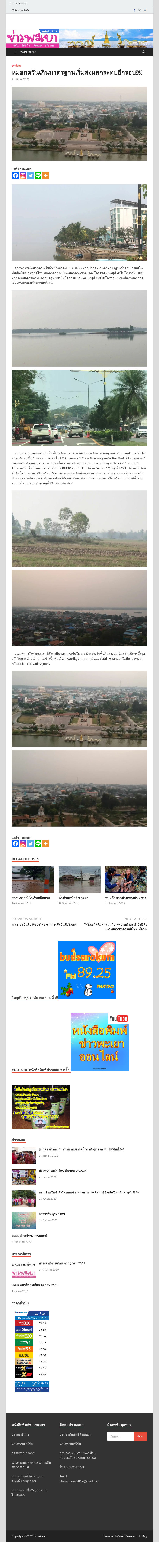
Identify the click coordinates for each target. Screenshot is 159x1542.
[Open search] (143, 52)
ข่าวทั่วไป (16, 66)
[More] (45, 175)
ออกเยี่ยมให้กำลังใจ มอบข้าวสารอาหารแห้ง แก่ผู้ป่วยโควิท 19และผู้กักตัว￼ (89, 1192)
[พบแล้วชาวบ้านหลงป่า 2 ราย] (126, 880)
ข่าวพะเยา (40, 1536)
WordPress (125, 1536)
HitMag (142, 1536)
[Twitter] (139, 10)
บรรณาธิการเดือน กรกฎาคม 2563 (62, 1263)
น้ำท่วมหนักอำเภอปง (73, 898)
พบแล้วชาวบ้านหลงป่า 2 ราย (126, 898)
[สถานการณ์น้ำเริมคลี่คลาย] (33, 880)
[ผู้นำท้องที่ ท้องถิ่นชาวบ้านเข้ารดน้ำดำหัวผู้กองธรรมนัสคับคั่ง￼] (24, 1149)
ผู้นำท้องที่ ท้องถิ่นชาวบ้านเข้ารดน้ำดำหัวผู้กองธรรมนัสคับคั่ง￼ (81, 1149)
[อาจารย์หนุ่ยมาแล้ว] (24, 1214)
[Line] (38, 175)
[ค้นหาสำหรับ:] (127, 1436)
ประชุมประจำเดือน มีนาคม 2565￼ (62, 1170)
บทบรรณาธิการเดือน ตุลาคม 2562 (35, 1285)
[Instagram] (145, 10)
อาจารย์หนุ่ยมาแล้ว (52, 1214)
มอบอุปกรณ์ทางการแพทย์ (29, 1235)
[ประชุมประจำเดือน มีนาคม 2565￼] (24, 1171)
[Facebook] (134, 10)
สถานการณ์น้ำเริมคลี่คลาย (31, 898)
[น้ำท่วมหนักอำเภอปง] (80, 880)
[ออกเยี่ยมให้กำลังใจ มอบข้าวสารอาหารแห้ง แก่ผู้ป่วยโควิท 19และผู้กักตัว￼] (24, 1192)
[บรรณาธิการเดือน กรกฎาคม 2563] (24, 1263)
